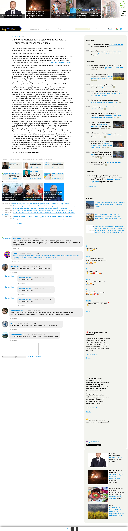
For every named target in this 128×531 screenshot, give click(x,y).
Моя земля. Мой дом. (98, 163)
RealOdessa (17, 239)
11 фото (39, 178)
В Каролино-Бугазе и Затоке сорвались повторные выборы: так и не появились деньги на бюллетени (38, 213)
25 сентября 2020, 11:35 (40, 277)
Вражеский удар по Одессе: (101, 152)
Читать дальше (91, 354)
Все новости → (91, 186)
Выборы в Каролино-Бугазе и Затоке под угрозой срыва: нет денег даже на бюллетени (42, 217)
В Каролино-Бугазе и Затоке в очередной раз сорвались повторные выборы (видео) (40, 204)
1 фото (59, 168)
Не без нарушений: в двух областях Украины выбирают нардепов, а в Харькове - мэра (42, 210)
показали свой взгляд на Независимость (102, 77)
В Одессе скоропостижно (100, 44)
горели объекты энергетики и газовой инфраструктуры (101, 145)
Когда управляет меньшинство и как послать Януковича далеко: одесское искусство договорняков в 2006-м (12, 196)
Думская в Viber (93, 442)
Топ (59, 29)
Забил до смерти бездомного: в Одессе (104, 133)
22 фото (39, 168)
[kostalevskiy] (5, 270)
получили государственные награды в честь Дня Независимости (107, 94)
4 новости (11, 168)
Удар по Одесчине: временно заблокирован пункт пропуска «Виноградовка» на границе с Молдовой (35, 14)
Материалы (34, 29)
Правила (31, 357)
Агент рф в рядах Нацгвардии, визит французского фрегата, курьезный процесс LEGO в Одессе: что (106, 178)
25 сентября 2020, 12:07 (24, 323)
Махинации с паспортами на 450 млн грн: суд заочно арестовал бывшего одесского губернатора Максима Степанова (53, 196)
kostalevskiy (14, 266)
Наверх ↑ (20, 223)
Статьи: (89, 198)
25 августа (90, 40)
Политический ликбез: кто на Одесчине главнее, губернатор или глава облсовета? (32, 197)
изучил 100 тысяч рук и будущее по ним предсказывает (106, 116)
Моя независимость (113, 163)
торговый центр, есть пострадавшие (101, 156)
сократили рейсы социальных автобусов (104, 102)
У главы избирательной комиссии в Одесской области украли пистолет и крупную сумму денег (45, 206)
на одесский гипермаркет (101, 127)
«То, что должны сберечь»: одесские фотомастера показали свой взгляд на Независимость (116, 511)
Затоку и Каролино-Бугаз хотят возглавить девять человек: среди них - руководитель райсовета (46, 219)
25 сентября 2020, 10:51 (27, 253)
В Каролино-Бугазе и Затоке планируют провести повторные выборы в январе (40, 208)
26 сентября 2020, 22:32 (34, 334)
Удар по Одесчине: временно (101, 51)
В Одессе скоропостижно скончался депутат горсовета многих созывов (11, 16)
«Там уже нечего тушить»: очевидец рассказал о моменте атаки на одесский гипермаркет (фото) (89, 15)
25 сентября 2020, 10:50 (30, 239)
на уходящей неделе (106, 182)
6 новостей (33, 178)
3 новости (55, 168)
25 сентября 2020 (16, 36)
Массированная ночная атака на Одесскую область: (102, 143)
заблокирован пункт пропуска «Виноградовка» (106, 52)
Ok (72, 529)
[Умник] (7, 257)
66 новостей (12, 178)
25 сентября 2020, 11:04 (29, 266)
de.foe (12, 323)
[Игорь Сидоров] (5, 338)
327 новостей (55, 178)
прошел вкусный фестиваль (114, 68)
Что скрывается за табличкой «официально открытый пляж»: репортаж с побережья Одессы (110, 204)
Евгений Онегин (25, 277)
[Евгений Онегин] (10, 276)
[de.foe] (5, 327)
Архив (48, 29)
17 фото (18, 178)
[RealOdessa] (6, 239)
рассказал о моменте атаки (99, 125)
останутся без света (105, 87)
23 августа (90, 172)
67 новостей (33, 168)
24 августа (90, 62)
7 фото (61, 178)
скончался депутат (116, 44)
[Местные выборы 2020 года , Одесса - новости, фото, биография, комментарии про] (47, 179)
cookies (66, 529)
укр (96, 29)
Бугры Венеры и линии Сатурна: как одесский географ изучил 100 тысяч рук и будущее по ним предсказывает (63, 15)
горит (93, 154)
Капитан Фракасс (16, 310)
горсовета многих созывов (100, 46)
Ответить (16, 248)
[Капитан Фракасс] (5, 314)
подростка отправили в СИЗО (101, 135)
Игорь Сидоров (16, 334)
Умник (15, 253)
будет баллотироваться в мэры (59, 62)
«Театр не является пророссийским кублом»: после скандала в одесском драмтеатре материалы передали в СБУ (108, 216)
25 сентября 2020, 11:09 (33, 310)
